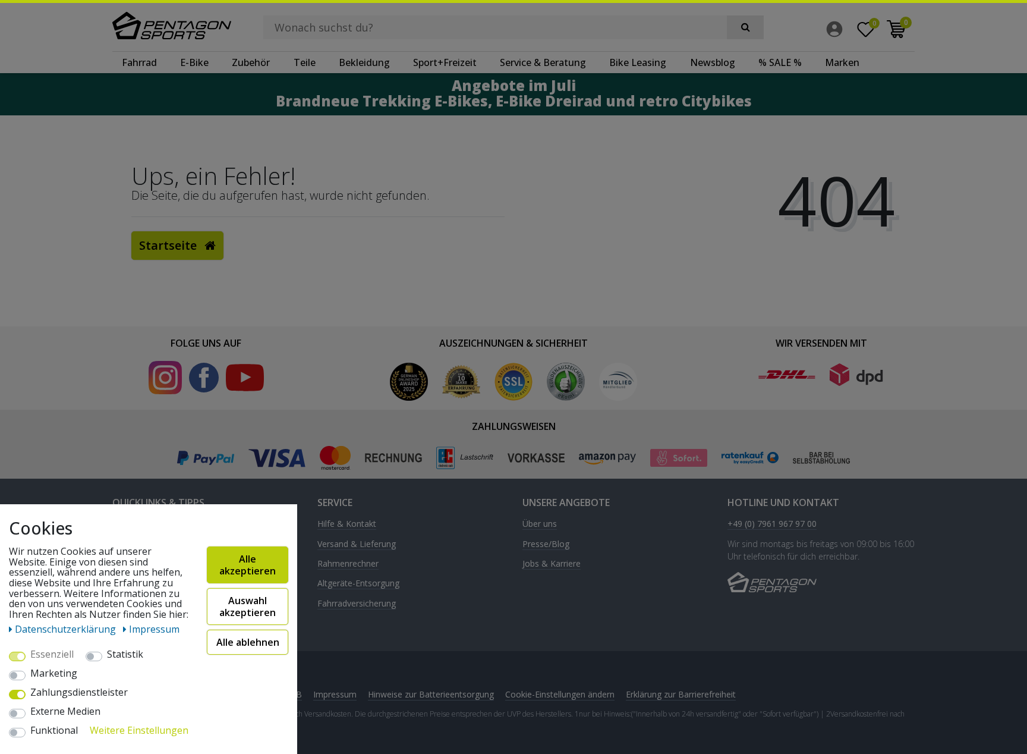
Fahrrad (139, 62)
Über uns (539, 524)
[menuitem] (837, 29)
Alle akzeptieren (247, 564)
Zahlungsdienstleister (79, 692)
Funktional (54, 730)
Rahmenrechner (348, 564)
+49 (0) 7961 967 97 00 (772, 524)
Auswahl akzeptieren (247, 606)
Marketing (53, 673)
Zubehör (251, 62)
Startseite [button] (169, 245)
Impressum (335, 694)
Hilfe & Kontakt (346, 524)
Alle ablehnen (247, 642)
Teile (305, 62)
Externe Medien (65, 711)
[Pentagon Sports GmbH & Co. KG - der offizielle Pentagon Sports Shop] (171, 25)
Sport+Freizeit (445, 62)
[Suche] (745, 27)
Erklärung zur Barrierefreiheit (681, 694)
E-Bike (194, 62)
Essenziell (52, 654)
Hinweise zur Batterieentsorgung (431, 694)
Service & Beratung (543, 62)
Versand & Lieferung (356, 544)
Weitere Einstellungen (139, 730)
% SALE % (780, 62)
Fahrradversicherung (356, 604)
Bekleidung (364, 62)
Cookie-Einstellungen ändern (560, 694)
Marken (842, 62)
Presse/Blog (545, 544)
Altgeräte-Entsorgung (358, 584)
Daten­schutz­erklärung (66, 629)
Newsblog (712, 62)
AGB (293, 694)
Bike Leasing (637, 62)
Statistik (125, 654)
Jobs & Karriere (551, 564)
